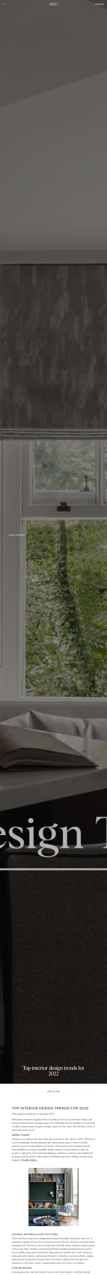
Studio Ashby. (29, 1160)
